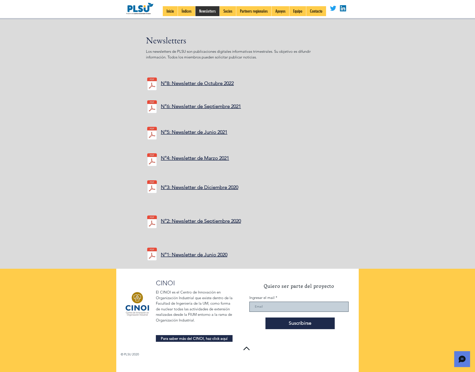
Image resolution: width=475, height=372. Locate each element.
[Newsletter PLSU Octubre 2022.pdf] (152, 84)
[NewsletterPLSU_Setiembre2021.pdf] (152, 107)
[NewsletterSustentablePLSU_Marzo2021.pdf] (152, 160)
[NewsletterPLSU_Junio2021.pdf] (152, 133)
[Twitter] (333, 8)
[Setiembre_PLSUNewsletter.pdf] (152, 222)
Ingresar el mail (262, 297)
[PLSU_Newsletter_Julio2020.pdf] (152, 254)
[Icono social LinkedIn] (343, 8)
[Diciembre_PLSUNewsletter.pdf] (152, 187)
